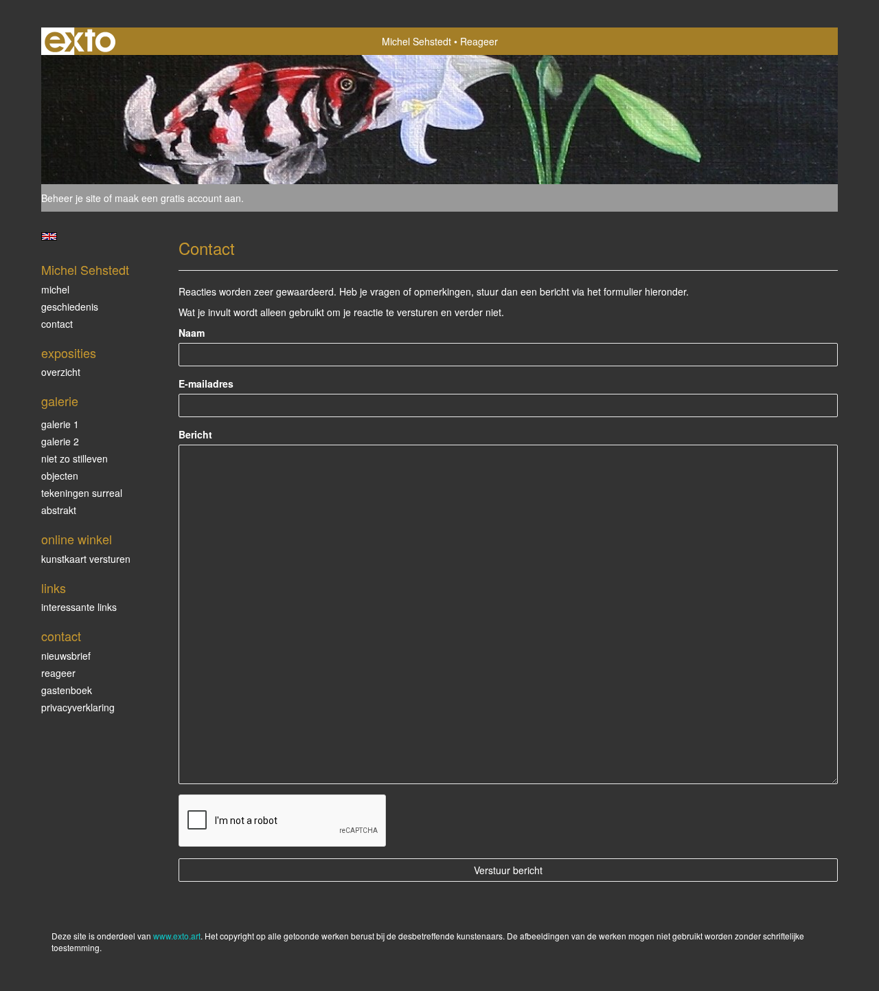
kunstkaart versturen (85, 559)
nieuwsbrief (66, 655)
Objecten (59, 475)
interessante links (79, 607)
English (49, 236)
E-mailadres (206, 383)
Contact (57, 324)
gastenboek (66, 690)
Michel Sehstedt (416, 41)
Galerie (59, 401)
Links (53, 588)
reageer (58, 673)
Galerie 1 (60, 424)
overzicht (60, 372)
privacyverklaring (78, 707)
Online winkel (76, 539)
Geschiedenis (69, 306)
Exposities (68, 352)
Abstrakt (58, 510)
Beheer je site (71, 198)
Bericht (195, 434)
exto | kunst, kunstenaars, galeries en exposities (80, 41)
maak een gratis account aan (178, 198)
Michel (55, 289)
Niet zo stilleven (74, 458)
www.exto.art (177, 936)
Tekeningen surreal (81, 493)
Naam (192, 332)
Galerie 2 (60, 441)
